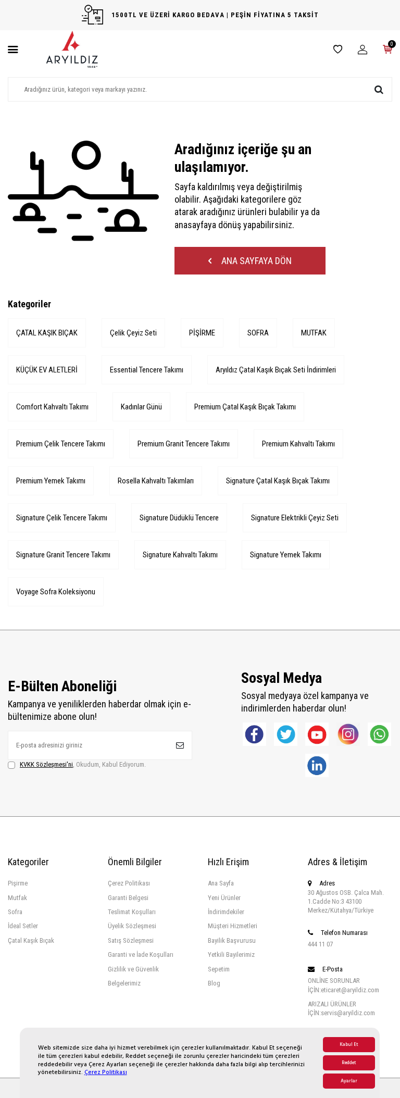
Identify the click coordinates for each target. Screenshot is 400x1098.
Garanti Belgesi (128, 898)
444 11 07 (320, 944)
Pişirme (18, 883)
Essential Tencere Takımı (146, 370)
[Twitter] (285, 734)
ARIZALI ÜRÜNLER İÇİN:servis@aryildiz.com (341, 1008)
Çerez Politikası (105, 1072)
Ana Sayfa (221, 883)
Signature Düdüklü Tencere (179, 517)
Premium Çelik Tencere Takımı (60, 443)
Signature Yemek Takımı (285, 554)
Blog (214, 983)
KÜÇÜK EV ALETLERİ (47, 370)
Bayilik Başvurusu (232, 940)
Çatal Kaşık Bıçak (31, 940)
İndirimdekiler (226, 912)
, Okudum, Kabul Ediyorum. (83, 764)
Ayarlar (349, 1081)
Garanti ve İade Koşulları (140, 954)
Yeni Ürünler (224, 898)
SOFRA (258, 333)
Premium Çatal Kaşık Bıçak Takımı (245, 406)
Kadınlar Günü (141, 406)
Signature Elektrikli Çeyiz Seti (295, 517)
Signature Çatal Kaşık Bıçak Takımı (278, 480)
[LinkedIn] (317, 765)
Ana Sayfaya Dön (255, 260)
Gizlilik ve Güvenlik (133, 969)
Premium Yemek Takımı (50, 480)
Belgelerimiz (124, 983)
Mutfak (17, 898)
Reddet (349, 1063)
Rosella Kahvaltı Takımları (156, 480)
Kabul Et (349, 1045)
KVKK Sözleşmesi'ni (46, 764)
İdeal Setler (23, 926)
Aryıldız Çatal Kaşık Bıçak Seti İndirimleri (276, 370)
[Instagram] (348, 734)
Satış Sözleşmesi (131, 940)
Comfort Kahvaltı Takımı (52, 406)
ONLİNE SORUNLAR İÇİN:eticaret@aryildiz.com (343, 985)
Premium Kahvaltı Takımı (298, 443)
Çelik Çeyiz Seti (133, 333)
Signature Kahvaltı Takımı (180, 554)
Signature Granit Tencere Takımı (63, 554)
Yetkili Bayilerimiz (231, 954)
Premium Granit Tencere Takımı (184, 443)
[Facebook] (254, 734)
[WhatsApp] (379, 734)
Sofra (15, 912)
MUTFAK (314, 333)
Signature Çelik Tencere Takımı (61, 517)
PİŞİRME (202, 333)
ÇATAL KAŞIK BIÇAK (47, 333)
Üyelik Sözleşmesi (132, 926)
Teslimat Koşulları (132, 912)
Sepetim (219, 969)
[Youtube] (317, 734)
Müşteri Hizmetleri (232, 926)
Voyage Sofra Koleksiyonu (55, 591)
